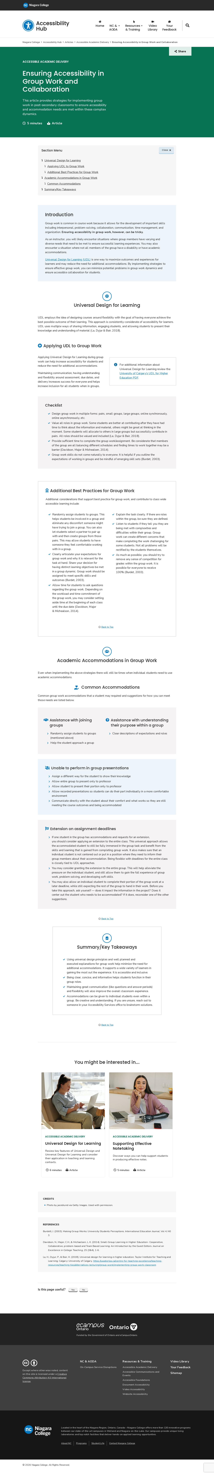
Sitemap (176, 1373)
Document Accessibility (136, 1384)
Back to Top (107, 627)
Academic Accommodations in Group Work (70, 178)
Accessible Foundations (136, 1380)
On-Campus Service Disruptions (98, 1367)
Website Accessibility (135, 1394)
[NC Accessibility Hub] (46, 25)
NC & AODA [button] (113, 28)
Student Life (97, 1443)
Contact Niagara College (122, 1443)
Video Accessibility (134, 1389)
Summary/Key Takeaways (60, 189)
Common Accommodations (64, 184)
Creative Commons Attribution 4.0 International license (45, 1377)
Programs (81, 1443)
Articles (69, 42)
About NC (66, 1443)
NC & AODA (88, 1361)
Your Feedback (169, 28)
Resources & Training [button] (132, 28)
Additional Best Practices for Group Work (72, 172)
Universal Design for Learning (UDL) (68, 259)
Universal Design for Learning (62, 160)
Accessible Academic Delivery (92, 42)
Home (100, 26)
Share (184, 52)
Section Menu (104, 150)
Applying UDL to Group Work (65, 166)
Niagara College (31, 42)
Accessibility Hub (52, 42)
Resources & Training (137, 1361)
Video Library (153, 28)
